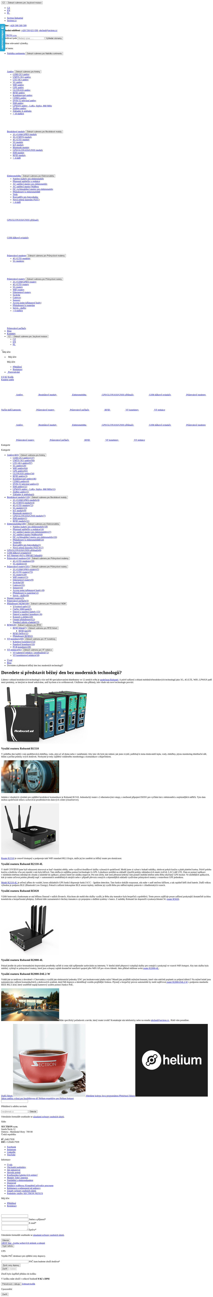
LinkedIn (11, 1152)
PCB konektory (22, 647)
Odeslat (33, 1112)
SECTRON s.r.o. (9, 35)
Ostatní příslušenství (24, 619)
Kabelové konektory (24, 642)
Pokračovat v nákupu (11, 1284)
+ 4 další (17, 158)
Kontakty (11, 333)
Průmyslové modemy (16, 255)
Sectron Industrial (15, 18)
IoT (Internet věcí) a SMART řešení (24, 555)
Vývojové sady (21, 606)
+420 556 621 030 (29, 30)
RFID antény (19, 93)
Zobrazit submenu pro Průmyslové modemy (46, 256)
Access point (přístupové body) (27, 303)
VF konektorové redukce (26, 655)
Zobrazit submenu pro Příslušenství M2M (48, 604)
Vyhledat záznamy (54, 38)
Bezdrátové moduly (16, 131)
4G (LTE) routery (21, 284)
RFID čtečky (20, 633)
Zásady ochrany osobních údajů (21, 1191)
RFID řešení (20, 628)
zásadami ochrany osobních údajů (48, 1116)
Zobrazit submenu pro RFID (29, 625)
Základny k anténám (22, 111)
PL (8, 13)
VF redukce (14, 649)
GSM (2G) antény (21, 74)
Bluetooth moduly (21, 147)
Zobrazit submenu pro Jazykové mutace (24, 3)
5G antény (17, 82)
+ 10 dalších (18, 113)
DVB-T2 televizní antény (24, 100)
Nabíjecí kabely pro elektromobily (28, 178)
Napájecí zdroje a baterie (26, 622)
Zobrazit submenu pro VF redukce (37, 650)
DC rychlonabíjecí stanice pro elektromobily (33, 189)
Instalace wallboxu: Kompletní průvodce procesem (30, 1185)
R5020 (173, 899)
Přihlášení (17, 367)
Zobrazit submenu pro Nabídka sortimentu (44, 53)
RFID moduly (19, 155)
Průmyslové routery (16, 279)
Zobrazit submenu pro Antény (28, 72)
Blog (9, 331)
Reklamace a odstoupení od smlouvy (24, 1188)
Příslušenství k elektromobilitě (26, 192)
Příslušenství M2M (18, 603)
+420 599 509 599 (18, 25)
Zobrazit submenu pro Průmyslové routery (44, 279)
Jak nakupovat (13, 1170)
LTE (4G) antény (21, 79)
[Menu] (2, 350)
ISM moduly (18, 152)
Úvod (9, 660)
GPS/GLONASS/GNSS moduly (28, 150)
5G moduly (18, 142)
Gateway (17, 297)
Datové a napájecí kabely (26, 611)
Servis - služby (19, 308)
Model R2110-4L (9, 882)
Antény (10, 71)
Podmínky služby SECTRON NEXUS (25, 1193)
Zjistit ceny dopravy (11, 1265)
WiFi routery (18, 289)
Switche (16, 295)
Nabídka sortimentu (16, 53)
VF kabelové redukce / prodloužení (31, 652)
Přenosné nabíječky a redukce (26, 181)
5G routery (18, 287)
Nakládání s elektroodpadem (20, 1180)
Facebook (11, 1147)
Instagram (11, 1149)
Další (60, 1096)
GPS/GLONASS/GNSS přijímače (23, 220)
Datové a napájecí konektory (27, 614)
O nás (9, 1164)
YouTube (11, 1155)
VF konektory (15, 639)
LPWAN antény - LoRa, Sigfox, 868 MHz (32, 106)
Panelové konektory (24, 644)
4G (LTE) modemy (21, 258)
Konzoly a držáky (23, 617)
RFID (11, 625)
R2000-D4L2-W (177, 982)
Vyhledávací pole (9, 38)
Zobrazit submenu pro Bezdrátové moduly (44, 132)
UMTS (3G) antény (22, 77)
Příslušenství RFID (23, 636)
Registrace (17, 369)
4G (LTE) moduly (21, 139)
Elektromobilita (14, 176)
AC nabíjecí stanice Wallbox (26, 186)
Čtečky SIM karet (22, 609)
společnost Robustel (109, 679)
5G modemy (18, 261)
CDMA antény (19, 98)
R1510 (7, 858)
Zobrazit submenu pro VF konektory (40, 639)
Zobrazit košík (28, 1284)
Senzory (16, 300)
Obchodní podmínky (16, 1167)
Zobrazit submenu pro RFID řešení (42, 628)
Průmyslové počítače (16, 328)
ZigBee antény (19, 108)
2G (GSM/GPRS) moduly (25, 134)
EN (8, 10)
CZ (3, 3)
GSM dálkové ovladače (18, 237)
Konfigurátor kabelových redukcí (22, 1175)
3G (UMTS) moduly (22, 137)
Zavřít (4, 1269)
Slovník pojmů (13, 1172)
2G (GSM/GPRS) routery (24, 282)
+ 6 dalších (18, 310)
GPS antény (18, 87)
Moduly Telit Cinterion (17, 1177)
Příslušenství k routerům (24, 305)
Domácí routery (15, 598)
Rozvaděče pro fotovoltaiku (25, 197)
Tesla (15, 194)
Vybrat (13, 1269)
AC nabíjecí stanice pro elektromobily (30, 184)
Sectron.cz (12, 20)
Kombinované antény (22, 95)
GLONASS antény (21, 90)
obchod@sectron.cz (48, 30)
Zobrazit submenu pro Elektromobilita (38, 176)
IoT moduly (18, 145)
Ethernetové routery (22, 292)
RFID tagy (25, 631)
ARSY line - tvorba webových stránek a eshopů (23, 1243)
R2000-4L (151, 968)
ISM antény (18, 103)
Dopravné (11, 1183)
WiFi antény (18, 85)
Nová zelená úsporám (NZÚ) (26, 199)
